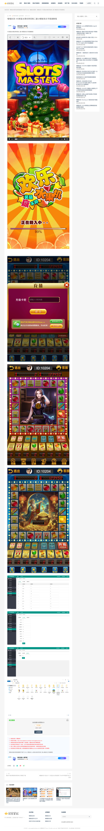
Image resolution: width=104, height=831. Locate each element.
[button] (38, 87)
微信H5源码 (27, 3)
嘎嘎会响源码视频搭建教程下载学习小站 (19, 9)
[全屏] (67, 139)
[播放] (9, 139)
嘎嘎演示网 (48, 821)
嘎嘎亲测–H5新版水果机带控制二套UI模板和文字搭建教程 (40, 752)
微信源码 (22, 15)
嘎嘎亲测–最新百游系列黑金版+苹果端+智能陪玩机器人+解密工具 (86, 32)
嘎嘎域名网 (32, 815)
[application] (38, 87)
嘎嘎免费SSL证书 (33, 818)
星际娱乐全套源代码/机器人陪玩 (85, 37)
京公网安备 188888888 (74, 828)
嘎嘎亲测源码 (33, 9)
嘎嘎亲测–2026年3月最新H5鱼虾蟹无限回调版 (86, 66)
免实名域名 (74, 3)
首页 (21, 3)
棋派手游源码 (36, 3)
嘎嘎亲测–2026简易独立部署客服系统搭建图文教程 (86, 106)
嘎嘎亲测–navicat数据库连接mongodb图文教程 (86, 26)
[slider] (37, 139)
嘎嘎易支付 (48, 815)
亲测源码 (53, 3)
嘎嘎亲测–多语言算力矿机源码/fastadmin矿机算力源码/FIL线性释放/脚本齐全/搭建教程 (86, 83)
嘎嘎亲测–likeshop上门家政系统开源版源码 (86, 100)
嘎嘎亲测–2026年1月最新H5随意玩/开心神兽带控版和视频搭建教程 (87, 89)
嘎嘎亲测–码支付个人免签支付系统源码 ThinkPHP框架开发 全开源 (55, 776)
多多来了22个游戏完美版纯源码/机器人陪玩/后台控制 (87, 48)
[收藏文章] (14, 766)
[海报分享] (23, 766)
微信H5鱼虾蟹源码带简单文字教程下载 (16, 775)
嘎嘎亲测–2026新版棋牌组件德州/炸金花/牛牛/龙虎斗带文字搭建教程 (87, 42)
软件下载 (67, 3)
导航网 (81, 3)
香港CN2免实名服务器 (34, 821)
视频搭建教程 (45, 3)
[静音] (64, 139)
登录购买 (39, 732)
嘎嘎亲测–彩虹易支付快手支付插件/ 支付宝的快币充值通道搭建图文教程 (86, 72)
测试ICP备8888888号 (63, 828)
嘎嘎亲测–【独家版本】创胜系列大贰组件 (87, 53)
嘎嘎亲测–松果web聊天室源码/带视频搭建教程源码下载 (86, 95)
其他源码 (60, 3)
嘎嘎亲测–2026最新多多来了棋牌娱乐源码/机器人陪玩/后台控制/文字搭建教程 (87, 60)
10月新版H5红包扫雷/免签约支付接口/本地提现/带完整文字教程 (46, 800)
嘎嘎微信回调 (48, 818)
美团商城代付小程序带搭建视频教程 (86, 77)
